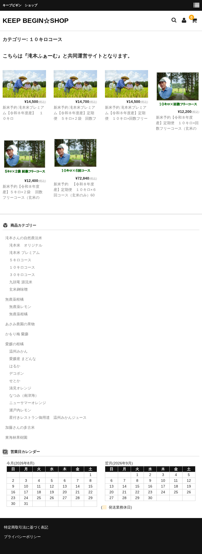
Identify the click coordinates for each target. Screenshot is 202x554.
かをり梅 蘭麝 (16, 334)
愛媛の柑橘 (14, 344)
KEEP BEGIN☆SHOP (36, 20)
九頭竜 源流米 (20, 282)
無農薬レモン (20, 307)
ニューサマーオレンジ (27, 403)
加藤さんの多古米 (20, 427)
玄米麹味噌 (18, 289)
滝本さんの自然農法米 (23, 238)
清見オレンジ (20, 388)
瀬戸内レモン (20, 410)
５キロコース (20, 260)
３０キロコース (22, 275)
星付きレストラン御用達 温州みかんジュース (48, 417)
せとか (14, 381)
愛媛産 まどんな (22, 359)
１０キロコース (22, 267)
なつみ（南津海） (24, 395)
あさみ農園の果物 (20, 324)
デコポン (16, 373)
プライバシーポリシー (22, 537)
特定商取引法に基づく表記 (26, 527)
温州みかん (18, 351)
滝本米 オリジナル (25, 245)
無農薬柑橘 (14, 299)
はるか (14, 366)
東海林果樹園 (16, 437)
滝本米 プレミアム (24, 252)
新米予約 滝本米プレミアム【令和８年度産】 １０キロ (23, 113)
